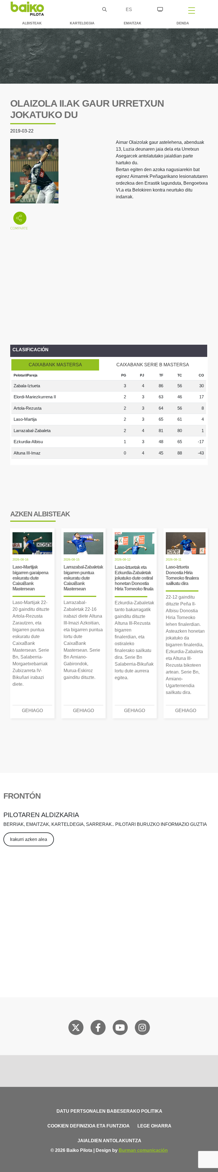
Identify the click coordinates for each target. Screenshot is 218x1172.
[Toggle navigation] (191, 10)
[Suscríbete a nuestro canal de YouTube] (120, 1029)
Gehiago (32, 710)
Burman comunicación (143, 1150)
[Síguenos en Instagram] (142, 1029)
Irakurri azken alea (28, 839)
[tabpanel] (108, 415)
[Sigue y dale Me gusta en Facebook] (98, 1029)
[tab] (55, 365)
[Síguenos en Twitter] (76, 1029)
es (129, 9)
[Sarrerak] (160, 8)
